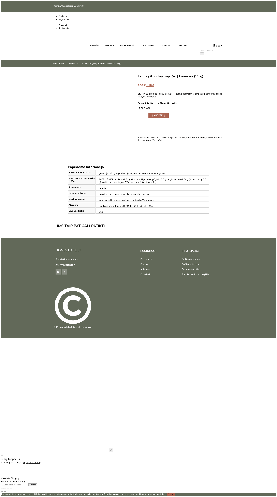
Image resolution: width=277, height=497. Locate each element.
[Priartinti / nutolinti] (2, 488)
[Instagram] (64, 272)
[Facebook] (58, 272)
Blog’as (144, 264)
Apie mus (145, 269)
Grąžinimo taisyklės (191, 264)
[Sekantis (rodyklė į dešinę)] (5, 491)
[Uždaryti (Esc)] (11, 488)
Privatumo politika (191, 269)
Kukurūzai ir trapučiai (195, 137)
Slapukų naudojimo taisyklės (195, 274)
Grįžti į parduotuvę (32, 462)
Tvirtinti (33, 485)
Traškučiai (157, 140)
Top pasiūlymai (144, 140)
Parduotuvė (146, 259)
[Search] (202, 53)
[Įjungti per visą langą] (5, 488)
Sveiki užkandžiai (214, 137)
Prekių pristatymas (191, 259)
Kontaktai (145, 274)
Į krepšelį (158, 115)
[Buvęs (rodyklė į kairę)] (2, 491)
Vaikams (181, 137)
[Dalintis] (8, 488)
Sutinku (171, 494)
